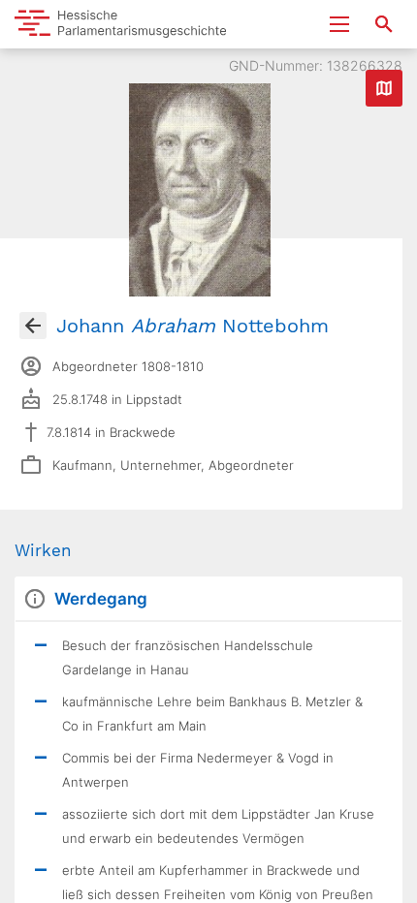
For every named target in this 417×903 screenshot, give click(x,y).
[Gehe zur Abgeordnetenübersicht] (33, 325)
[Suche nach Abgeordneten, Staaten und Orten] (384, 24)
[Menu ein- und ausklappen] (339, 24)
